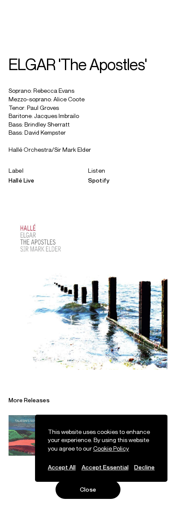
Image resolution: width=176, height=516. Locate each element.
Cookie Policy (111, 448)
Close (88, 489)
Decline (144, 467)
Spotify (98, 180)
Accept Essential (105, 467)
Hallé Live (21, 180)
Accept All (62, 467)
